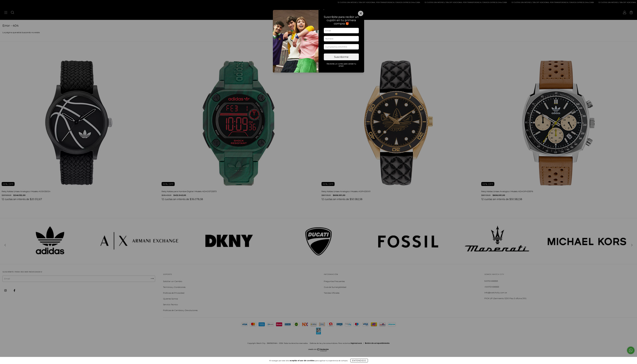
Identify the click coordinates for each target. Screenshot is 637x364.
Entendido (359, 360)
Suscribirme (341, 56)
